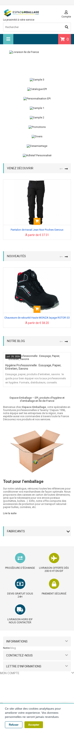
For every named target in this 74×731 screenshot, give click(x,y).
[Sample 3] (37, 79)
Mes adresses (8, 688)
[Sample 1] (37, 108)
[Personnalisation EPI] (37, 98)
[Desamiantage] (37, 146)
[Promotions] (37, 127)
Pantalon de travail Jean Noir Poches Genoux (37, 229)
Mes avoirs (6, 683)
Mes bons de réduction (14, 699)
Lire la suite (9, 513)
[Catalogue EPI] (37, 89)
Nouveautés (16, 256)
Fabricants (16, 531)
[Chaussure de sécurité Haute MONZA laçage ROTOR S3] (37, 269)
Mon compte (9, 673)
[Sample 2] (37, 117)
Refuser (13, 724)
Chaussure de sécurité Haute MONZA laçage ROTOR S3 (37, 317)
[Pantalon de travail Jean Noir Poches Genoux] (37, 181)
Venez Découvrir (20, 168)
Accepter (33, 724)
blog (13, 647)
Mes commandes (10, 678)
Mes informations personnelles (18, 694)
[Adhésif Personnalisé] (37, 155)
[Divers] (37, 136)
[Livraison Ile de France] (37, 61)
